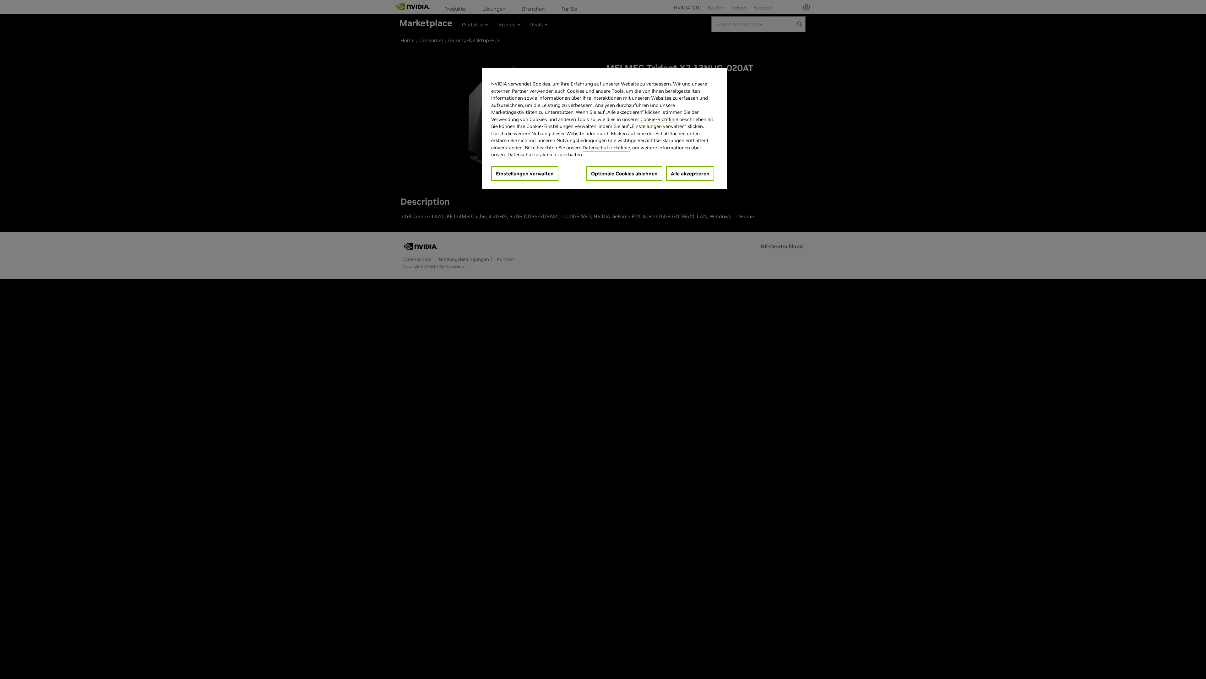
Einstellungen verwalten (525, 173)
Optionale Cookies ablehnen (624, 173)
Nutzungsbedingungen (582, 140)
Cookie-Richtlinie (659, 119)
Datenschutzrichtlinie (606, 148)
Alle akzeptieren (690, 173)
